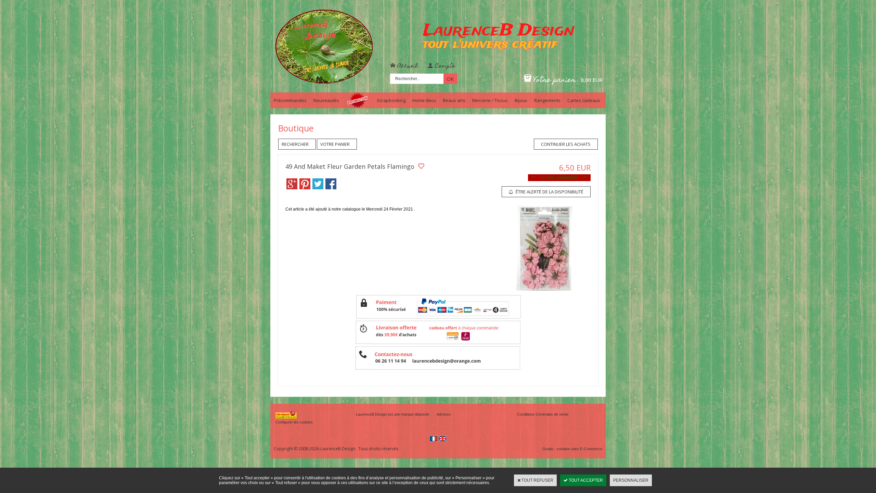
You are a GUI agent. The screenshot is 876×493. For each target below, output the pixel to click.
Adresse (444, 414)
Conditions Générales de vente (542, 414)
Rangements (547, 100)
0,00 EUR (591, 79)
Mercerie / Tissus (490, 100)
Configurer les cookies (294, 422)
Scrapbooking (391, 100)
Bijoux (521, 100)
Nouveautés (326, 100)
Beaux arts (454, 100)
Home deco (424, 100)
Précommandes (290, 100)
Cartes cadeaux (583, 100)
